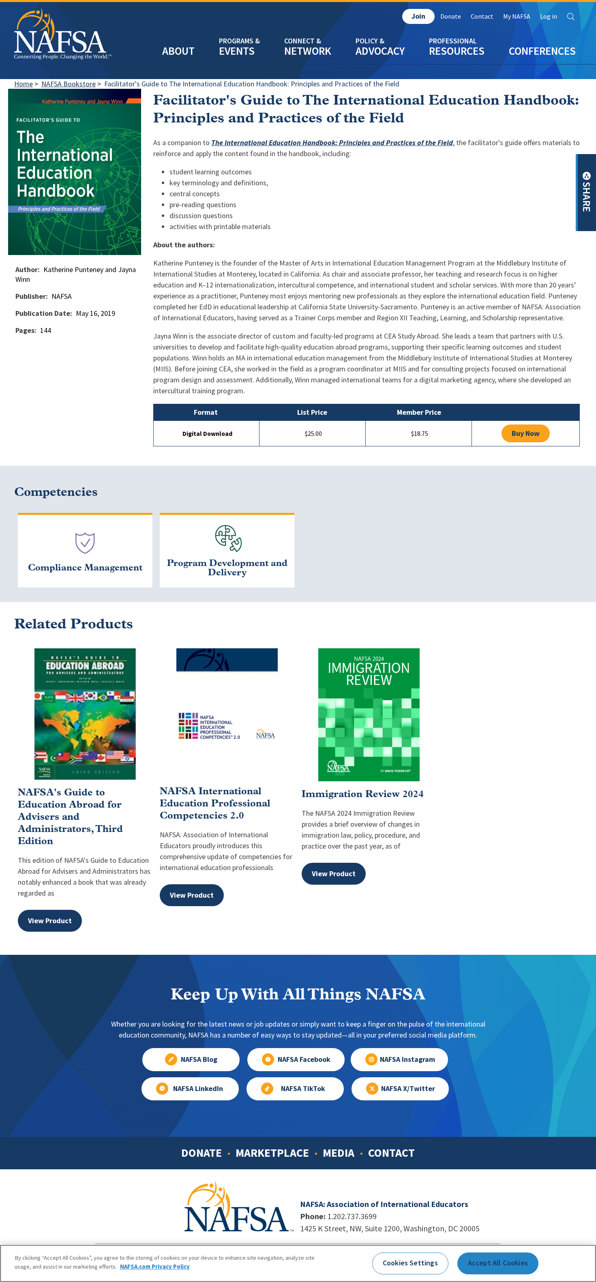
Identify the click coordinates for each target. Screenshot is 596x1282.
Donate (450, 16)
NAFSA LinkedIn (198, 1088)
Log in (548, 16)
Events (237, 50)
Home (23, 84)
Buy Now (526, 433)
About (178, 50)
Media (338, 1152)
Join (418, 16)
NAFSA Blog (199, 1059)
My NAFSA (516, 16)
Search (571, 17)
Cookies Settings (410, 1263)
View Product (50, 921)
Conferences (542, 50)
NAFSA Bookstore (68, 84)
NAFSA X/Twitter (408, 1088)
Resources (457, 50)
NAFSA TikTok (303, 1088)
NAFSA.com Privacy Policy (155, 1267)
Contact (482, 16)
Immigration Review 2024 (363, 795)
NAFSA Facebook (304, 1059)
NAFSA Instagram (407, 1059)
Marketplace (272, 1152)
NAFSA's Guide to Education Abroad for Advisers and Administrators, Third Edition (70, 817)
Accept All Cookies (498, 1263)
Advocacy (380, 50)
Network (307, 50)
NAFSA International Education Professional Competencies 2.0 (215, 804)
